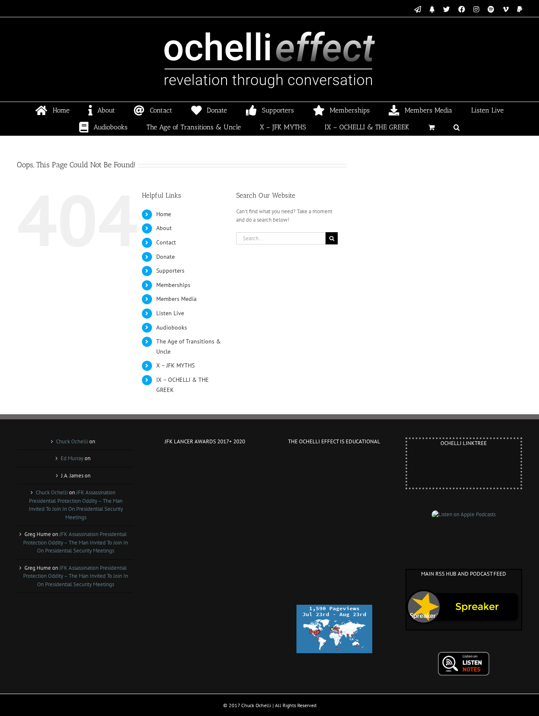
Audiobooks (171, 327)
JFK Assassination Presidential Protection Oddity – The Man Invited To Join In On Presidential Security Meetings (75, 542)
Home (163, 214)
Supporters (170, 270)
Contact (166, 242)
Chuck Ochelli (72, 441)
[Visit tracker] (334, 608)
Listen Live (170, 313)
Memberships (173, 285)
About (164, 228)
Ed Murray (72, 458)
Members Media (176, 299)
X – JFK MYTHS (175, 365)
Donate (165, 256)
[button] (457, 127)
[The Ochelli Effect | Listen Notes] (463, 655)
